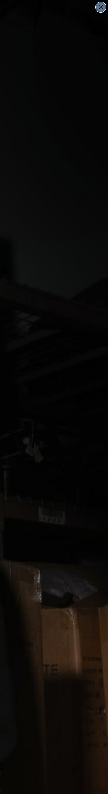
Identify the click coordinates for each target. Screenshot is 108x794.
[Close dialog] (101, 7)
